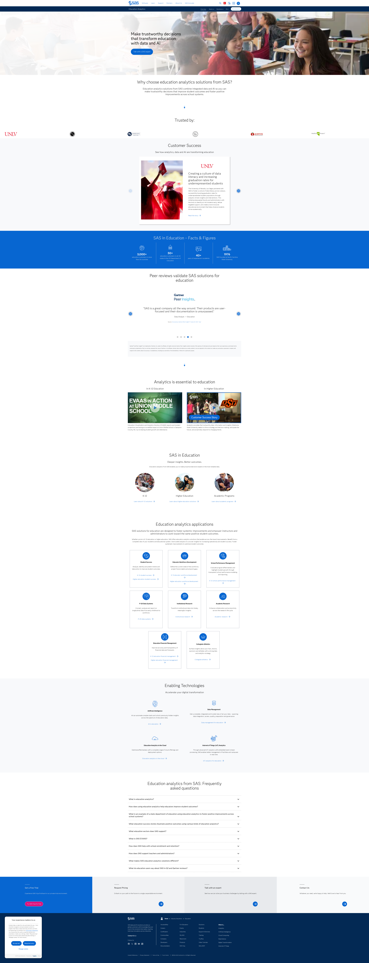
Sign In (238, 3)
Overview (203, 9)
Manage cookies (23, 949)
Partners (169, 3)
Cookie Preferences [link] (133, 955)
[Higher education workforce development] (184, 584)
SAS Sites (234, 3)
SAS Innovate (189, 3)
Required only (29, 943)
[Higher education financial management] (165, 662)
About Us (178, 3)
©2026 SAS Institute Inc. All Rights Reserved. (184, 955)
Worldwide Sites (225, 3)
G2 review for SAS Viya (186, 329)
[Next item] (238, 191)
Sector (211, 9)
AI (226, 9)
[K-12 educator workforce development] (184, 577)
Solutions (219, 9)
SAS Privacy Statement (32, 930)
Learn (153, 3)
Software (145, 3)
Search (220, 3)
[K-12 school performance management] (223, 583)
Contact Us (229, 3)
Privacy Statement (144, 955)
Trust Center (165, 955)
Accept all (16, 943)
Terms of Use (156, 955)
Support (160, 3)
